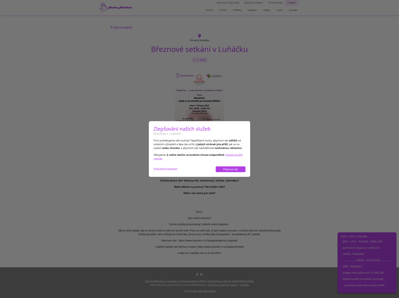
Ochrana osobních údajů (222, 285)
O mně (222, 10)
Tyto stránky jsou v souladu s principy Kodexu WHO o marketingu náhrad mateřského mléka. (200, 281)
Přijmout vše (230, 169)
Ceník (280, 10)
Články (292, 2)
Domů (209, 10)
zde (386, 279)
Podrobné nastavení (165, 168)
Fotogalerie (275, 2)
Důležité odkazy (253, 2)
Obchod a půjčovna (227, 2)
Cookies (244, 285)
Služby (266, 10)
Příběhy (237, 10)
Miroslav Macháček (204, 291)
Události (252, 10)
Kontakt (293, 10)
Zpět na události (122, 27)
